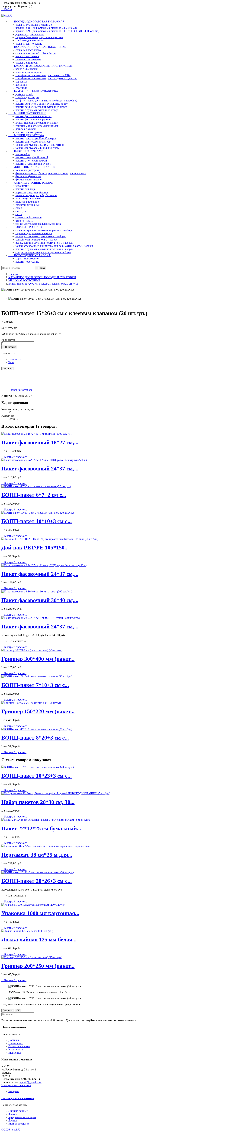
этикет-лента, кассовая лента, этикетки (38, 223)
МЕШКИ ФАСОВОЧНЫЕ (27, 113)
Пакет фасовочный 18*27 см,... (39, 442)
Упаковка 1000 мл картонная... (40, 913)
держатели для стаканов (29, 34)
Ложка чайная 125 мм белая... (38, 939)
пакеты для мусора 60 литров (33, 141)
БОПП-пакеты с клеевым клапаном (36, 122)
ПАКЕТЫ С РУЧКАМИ (25, 151)
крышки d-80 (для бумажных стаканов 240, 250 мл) (46, 27)
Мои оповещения (18, 1123)
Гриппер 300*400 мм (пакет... (38, 659)
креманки (21, 84)
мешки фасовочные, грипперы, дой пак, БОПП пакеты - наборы (54, 245)
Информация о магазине (16, 1085)
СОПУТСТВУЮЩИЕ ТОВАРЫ (30, 182)
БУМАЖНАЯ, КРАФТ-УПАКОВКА (33, 91)
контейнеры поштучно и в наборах (36, 239)
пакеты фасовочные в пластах (33, 116)
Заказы (12, 1114)
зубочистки (22, 185)
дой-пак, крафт (24, 94)
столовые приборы (26, 62)
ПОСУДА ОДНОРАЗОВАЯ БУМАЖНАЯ (36, 21)
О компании (15, 1043)
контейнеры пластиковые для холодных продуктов (46, 78)
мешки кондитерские (28, 170)
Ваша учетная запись (17, 1098)
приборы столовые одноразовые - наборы (40, 236)
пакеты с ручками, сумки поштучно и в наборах (44, 249)
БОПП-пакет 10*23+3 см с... (36, 776)
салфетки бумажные (27, 204)
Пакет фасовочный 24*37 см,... (39, 468)
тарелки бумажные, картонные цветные (39, 37)
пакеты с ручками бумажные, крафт (36, 109)
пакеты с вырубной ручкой (31, 157)
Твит (11, 362)
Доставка (14, 1040)
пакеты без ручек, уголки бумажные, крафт (41, 106)
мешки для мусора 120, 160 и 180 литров (39, 144)
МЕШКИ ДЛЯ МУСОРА (26, 135)
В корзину (9, 347)
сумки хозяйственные (28, 217)
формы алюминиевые (28, 179)
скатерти (20, 211)
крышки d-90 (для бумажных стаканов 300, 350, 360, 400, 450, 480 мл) (57, 30)
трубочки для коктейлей (29, 40)
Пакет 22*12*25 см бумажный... (41, 828)
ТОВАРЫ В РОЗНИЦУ (25, 226)
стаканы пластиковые (28, 49)
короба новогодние (26, 258)
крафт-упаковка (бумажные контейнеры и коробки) (46, 100)
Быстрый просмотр (14, 456)
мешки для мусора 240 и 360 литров (37, 147)
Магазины (14, 1052)
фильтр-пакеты (24, 220)
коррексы (21, 81)
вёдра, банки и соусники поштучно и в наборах (44, 242)
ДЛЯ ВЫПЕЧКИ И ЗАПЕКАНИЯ (32, 166)
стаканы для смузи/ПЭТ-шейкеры (35, 53)
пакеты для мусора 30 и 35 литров (35, 138)
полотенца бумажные (28, 198)
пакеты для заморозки (28, 132)
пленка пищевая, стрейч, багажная (36, 195)
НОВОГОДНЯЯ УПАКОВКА (29, 255)
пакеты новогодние (27, 261)
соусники (21, 87)
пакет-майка (22, 154)
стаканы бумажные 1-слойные (33, 24)
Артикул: (7, 395)
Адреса (12, 1120)
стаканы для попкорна (28, 43)
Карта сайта (15, 1049)
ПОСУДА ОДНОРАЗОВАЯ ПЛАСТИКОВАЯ (39, 46)
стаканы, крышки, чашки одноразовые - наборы (44, 230)
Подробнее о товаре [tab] (20, 389)
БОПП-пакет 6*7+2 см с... (33, 495)
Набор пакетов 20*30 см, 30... (38, 802)
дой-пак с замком (25, 128)
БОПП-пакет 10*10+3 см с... (36, 521)
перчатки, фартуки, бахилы (31, 192)
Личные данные (18, 1110)
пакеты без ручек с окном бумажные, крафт (41, 103)
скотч (18, 214)
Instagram (13, 1091)
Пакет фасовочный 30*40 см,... (39, 600)
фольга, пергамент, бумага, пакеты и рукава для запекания (50, 173)
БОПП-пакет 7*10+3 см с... (35, 685)
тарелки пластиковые (28, 59)
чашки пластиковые (27, 56)
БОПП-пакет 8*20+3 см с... (35, 737)
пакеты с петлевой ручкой (31, 160)
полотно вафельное (27, 201)
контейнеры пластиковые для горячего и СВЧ (42, 75)
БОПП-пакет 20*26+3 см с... (36, 881)
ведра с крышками (26, 68)
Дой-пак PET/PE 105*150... (35, 547)
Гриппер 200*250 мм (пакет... (38, 966)
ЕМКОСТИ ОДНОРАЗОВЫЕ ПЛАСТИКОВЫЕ (40, 65)
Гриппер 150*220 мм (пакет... (38, 711)
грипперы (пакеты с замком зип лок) (37, 125)
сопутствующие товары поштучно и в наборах (43, 252)
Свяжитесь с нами (19, 1046)
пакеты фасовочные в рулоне (32, 119)
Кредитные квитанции (22, 1117)
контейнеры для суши (28, 72)
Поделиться (15, 359)
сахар (18, 207)
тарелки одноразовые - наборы (33, 233)
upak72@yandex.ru (30, 1082)
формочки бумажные (28, 176)
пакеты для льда (25, 188)
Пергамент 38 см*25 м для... (36, 855)
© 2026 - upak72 (10, 1129)
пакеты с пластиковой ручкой (33, 163)
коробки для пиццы (27, 97)
